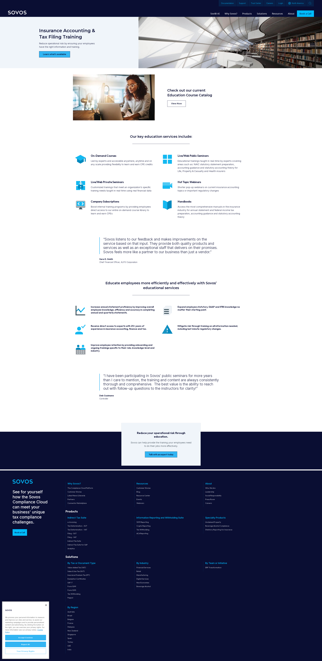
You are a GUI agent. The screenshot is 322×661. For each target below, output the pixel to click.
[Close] (46, 605)
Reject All (25, 644)
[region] (25, 630)
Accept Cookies (25, 638)
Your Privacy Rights (25, 651)
